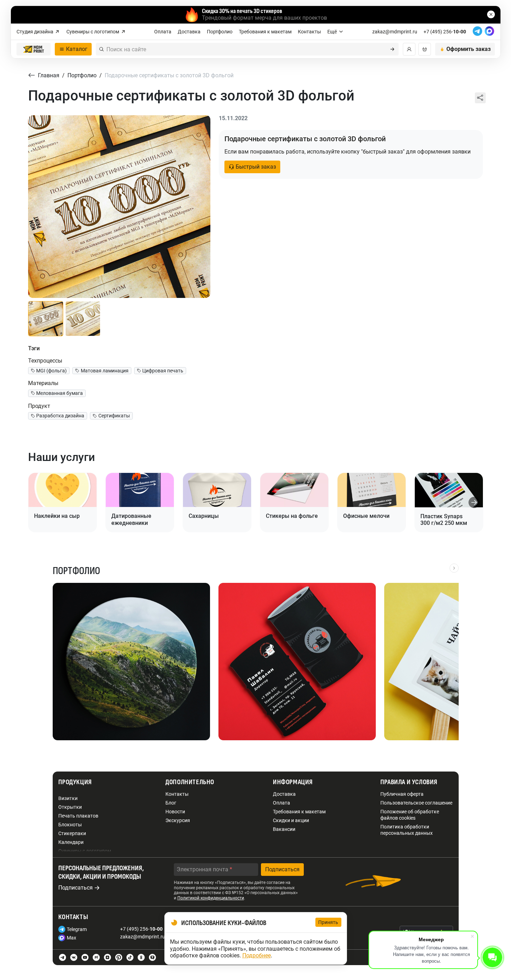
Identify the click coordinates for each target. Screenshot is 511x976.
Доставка (189, 31)
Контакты (309, 31)
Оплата (162, 31)
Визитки (68, 798)
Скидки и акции (291, 820)
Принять (328, 922)
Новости (175, 811)
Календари (71, 842)
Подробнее (256, 955)
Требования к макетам (265, 31)
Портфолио (219, 31)
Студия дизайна (35, 31)
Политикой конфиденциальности (210, 898)
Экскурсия (177, 820)
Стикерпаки (72, 833)
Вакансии (284, 829)
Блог (170, 803)
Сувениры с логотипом (92, 31)
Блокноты (70, 824)
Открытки (70, 807)
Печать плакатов (78, 816)
